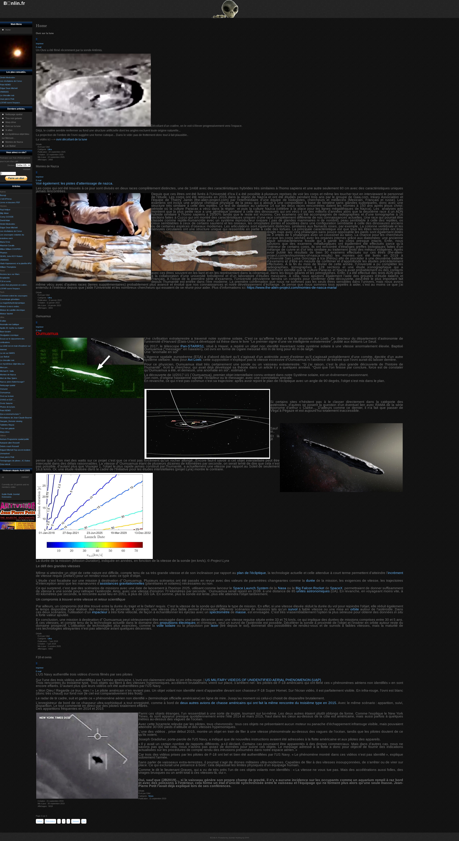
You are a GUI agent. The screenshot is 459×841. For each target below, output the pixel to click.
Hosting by (240, 838)
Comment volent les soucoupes (13, 296)
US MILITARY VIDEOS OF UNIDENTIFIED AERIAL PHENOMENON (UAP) (263, 680)
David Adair (5, 220)
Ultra (50, 149)
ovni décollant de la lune (71, 139)
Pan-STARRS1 (192, 346)
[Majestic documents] (18, 520)
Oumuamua (5, 392)
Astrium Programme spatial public (14, 439)
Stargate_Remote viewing (11, 421)
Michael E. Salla (7, 371)
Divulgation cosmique (9, 335)
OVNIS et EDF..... (7, 400)
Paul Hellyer (5, 210)
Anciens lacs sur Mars (10, 274)
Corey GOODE (6, 217)
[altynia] (18, 529)
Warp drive (5, 432)
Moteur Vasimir (6, 314)
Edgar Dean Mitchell (8, 227)
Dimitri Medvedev (7, 224)
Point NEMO (5, 410)
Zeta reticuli (5, 464)
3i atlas (3, 321)
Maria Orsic (5, 242)
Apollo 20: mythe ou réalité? (12, 328)
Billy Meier (4, 213)
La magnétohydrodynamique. (12, 303)
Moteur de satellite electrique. (12, 310)
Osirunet (4, 389)
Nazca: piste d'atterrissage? (12, 382)
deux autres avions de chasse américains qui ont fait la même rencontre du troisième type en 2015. (258, 703)
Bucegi (3, 195)
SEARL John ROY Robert (11, 256)
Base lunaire (5, 331)
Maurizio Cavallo (7, 245)
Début (39, 821)
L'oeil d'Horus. (6, 199)
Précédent (50, 821)
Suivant (75, 821)
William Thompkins (8, 267)
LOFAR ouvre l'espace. (10, 288)
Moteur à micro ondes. (10, 306)
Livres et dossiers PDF (10, 202)
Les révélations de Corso (11, 231)
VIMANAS (4, 260)
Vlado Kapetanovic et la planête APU (15, 263)
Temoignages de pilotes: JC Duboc (15, 461)
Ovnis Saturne (6, 403)
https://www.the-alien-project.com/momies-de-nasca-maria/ (292, 287)
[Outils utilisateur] (36, 40)
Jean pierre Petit (7, 457)
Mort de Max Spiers (8, 378)
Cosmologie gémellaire (10, 299)
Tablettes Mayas (7, 425)
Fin (83, 821)
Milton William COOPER (10, 249)
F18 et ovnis (5, 281)
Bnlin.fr (14, 3)
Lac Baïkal (4, 357)
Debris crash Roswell (9, 446)
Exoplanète (5, 278)
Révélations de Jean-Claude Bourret (16, 418)
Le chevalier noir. (7, 360)
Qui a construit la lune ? (10, 414)
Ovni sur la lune (7, 396)
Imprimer (40, 43)
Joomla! (232, 838)
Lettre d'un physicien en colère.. (14, 285)
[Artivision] (18, 509)
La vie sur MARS (7, 353)
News (150, 796)
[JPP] (18, 514)
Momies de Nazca (8, 375)
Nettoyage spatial (7, 385)
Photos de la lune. (7, 407)
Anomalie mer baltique (9, 324)
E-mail (38, 47)
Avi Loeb (194, 360)
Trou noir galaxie (7, 428)
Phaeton (3, 253)
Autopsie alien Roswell (9, 443)
